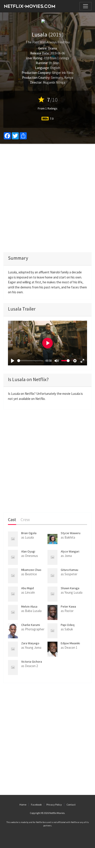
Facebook (36, 804)
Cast (12, 519)
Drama (52, 48)
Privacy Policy (54, 804)
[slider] (30, 361)
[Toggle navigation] (85, 6)
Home (22, 804)
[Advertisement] (47, 198)
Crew (25, 519)
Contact (71, 804)
